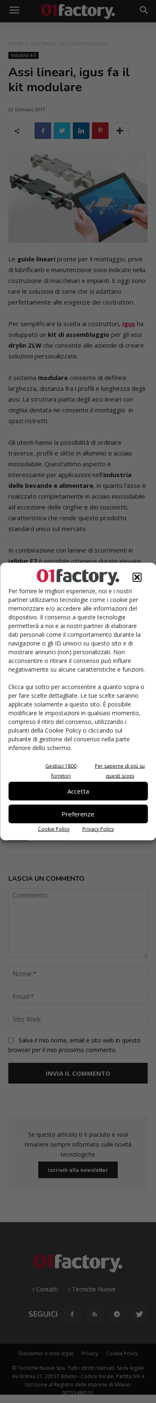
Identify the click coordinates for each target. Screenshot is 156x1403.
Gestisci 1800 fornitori (61, 770)
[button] (137, 577)
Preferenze (78, 814)
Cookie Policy (53, 828)
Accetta (78, 791)
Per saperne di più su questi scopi (120, 770)
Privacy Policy (98, 828)
